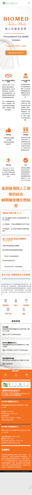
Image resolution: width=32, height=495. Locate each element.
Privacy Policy (25, 471)
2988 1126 (15, 436)
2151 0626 (10, 411)
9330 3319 (13, 413)
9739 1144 (19, 441)
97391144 (9, 334)
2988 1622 (10, 438)
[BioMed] (10, 3)
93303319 (16, 350)
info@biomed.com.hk (13, 443)
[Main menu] (28, 3)
